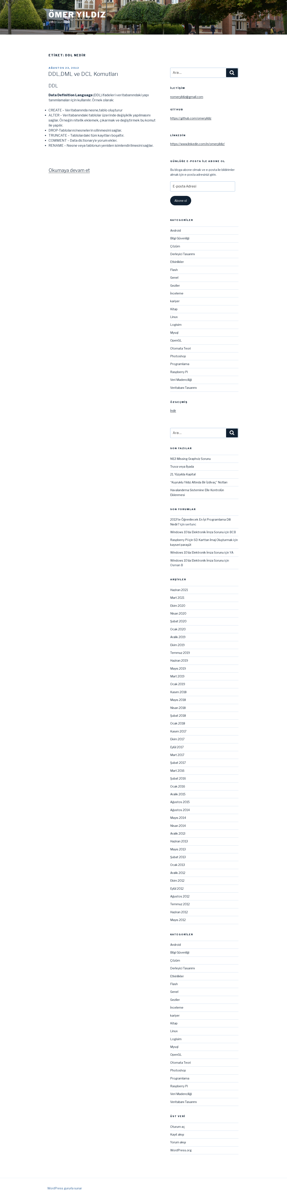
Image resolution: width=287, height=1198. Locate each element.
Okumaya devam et (69, 170)
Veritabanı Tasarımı (183, 387)
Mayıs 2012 (178, 920)
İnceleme (176, 293)
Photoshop (178, 356)
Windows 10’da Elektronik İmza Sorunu (197, 532)
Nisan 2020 (178, 613)
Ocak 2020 (178, 629)
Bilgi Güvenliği (179, 238)
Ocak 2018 (177, 723)
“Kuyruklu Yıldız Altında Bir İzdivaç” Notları (198, 482)
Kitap (174, 309)
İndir (173, 410)
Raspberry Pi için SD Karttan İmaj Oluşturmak (201, 540)
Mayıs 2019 (178, 668)
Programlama (179, 364)
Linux (174, 317)
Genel (174, 277)
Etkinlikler (177, 262)
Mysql (174, 332)
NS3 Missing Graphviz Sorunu (190, 458)
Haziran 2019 (179, 660)
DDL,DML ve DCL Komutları (83, 74)
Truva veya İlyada (182, 466)
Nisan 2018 (178, 708)
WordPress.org (181, 1150)
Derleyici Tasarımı (182, 254)
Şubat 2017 (178, 762)
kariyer (175, 301)
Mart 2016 (177, 770)
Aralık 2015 (178, 794)
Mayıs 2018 (178, 700)
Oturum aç (177, 1126)
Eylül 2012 (177, 888)
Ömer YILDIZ (77, 14)
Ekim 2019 (177, 645)
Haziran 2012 (179, 912)
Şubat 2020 (178, 621)
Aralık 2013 (177, 833)
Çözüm (175, 246)
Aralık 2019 (178, 637)
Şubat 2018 (178, 715)
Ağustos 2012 (180, 896)
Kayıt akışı (177, 1134)
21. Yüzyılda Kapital (183, 474)
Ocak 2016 (177, 786)
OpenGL (176, 340)
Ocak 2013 (177, 865)
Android (175, 230)
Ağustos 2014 (180, 810)
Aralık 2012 (177, 873)
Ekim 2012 (177, 880)
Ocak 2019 (177, 684)
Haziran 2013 (179, 841)
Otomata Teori (180, 348)
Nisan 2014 (178, 825)
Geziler (175, 285)
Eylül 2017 (177, 747)
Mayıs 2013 (178, 849)
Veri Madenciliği (181, 379)
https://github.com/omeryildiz (190, 118)
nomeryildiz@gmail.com (186, 97)
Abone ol (180, 200)
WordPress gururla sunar (64, 1188)
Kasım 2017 (178, 731)
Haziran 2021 (179, 590)
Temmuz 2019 (180, 652)
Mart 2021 (177, 597)
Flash (174, 270)
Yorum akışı (178, 1142)
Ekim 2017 (177, 739)
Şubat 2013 (178, 857)
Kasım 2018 (178, 692)
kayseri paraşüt (180, 544)
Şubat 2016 (178, 778)
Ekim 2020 (177, 605)
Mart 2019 (177, 676)
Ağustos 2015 (180, 802)
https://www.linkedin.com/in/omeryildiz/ (197, 144)
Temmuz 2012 (180, 904)
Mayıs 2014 (178, 817)
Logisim (176, 324)
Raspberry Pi (179, 372)
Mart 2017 (177, 755)
